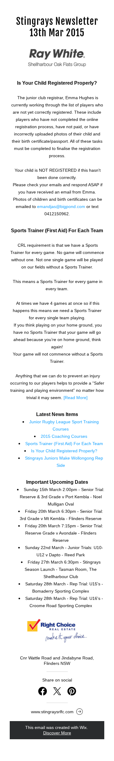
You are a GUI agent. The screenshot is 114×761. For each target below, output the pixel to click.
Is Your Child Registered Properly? (64, 450)
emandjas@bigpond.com (61, 206)
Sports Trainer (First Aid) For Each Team (64, 443)
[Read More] (76, 397)
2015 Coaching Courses (64, 436)
